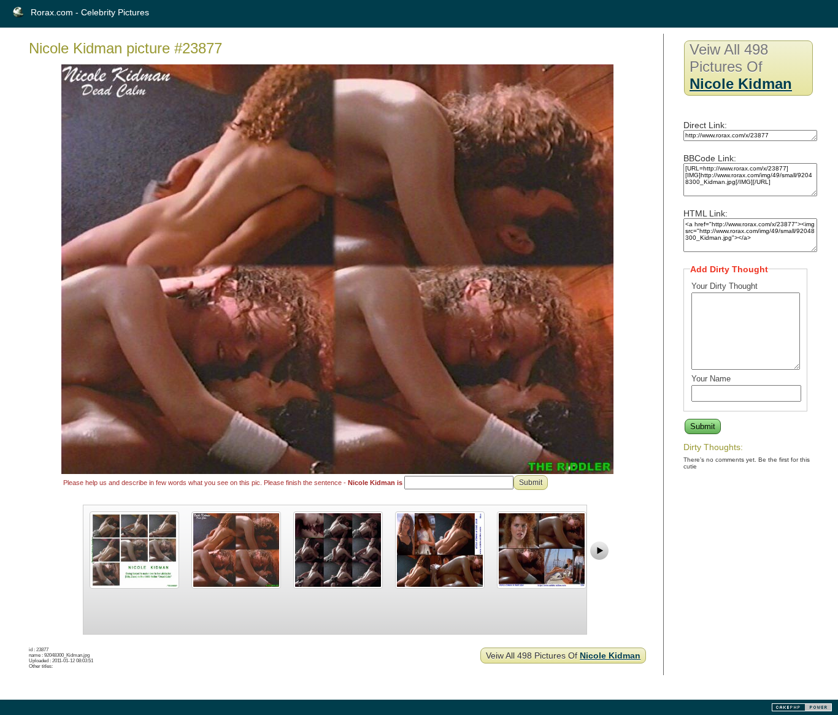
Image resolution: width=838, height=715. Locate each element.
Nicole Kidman (610, 655)
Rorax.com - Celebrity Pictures (90, 12)
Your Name (711, 378)
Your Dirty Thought (724, 286)
